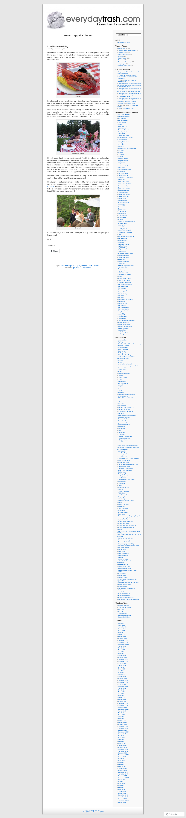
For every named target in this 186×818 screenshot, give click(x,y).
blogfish (120, 124)
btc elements (122, 128)
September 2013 (123, 644)
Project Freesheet (123, 491)
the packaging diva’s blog (126, 544)
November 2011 (123, 682)
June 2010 (121, 715)
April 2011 (121, 695)
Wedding (97, 266)
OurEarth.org (122, 472)
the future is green (124, 290)
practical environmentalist (126, 265)
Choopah (76, 266)
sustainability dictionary (125, 521)
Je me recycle (122, 223)
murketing (121, 242)
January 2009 (122, 747)
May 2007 (121, 785)
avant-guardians (123, 347)
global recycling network (125, 411)
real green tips (122, 267)
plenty (120, 485)
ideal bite (121, 442)
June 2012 (121, 669)
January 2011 (122, 701)
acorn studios (122, 340)
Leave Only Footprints (125, 232)
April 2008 (121, 764)
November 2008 (123, 751)
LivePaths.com (122, 456)
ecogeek (121, 152)
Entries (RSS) (86, 812)
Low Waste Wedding (57, 46)
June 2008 (121, 760)
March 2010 (122, 720)
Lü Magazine (122, 451)
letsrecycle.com (123, 455)
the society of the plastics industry (128, 545)
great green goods (124, 185)
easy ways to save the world (127, 148)
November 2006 (123, 797)
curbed (120, 371)
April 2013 (121, 653)
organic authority (123, 255)
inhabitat (121, 219)
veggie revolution (123, 322)
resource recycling (123, 504)
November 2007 (123, 774)
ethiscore (121, 402)
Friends (84, 266)
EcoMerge (121, 154)
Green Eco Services (124, 421)
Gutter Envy (122, 211)
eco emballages (123, 383)
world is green (122, 334)
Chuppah (50, 187)
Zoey (119, 72)
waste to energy (123, 577)
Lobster (90, 266)
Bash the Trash (123, 349)
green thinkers (122, 206)
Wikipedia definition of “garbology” (128, 582)
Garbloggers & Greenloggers (127, 50)
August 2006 (122, 802)
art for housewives (123, 116)
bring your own (122, 126)
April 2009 (121, 741)
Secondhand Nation (124, 274)
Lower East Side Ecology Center (128, 458)
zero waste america (124, 595)
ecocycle (121, 385)
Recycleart (121, 269)
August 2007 (122, 779)
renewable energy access (126, 500)
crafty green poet (123, 141)
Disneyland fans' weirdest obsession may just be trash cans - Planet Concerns (129, 100)
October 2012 (122, 663)
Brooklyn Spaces (123, 605)
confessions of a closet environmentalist (124, 138)
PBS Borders (122, 477)
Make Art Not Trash (124, 460)
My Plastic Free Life (124, 244)
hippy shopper (122, 215)
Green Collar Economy (125, 419)
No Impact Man (123, 250)
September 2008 (123, 755)
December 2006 (123, 795)
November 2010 (123, 705)
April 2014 (121, 632)
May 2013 (121, 652)
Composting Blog (123, 135)
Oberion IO (121, 103)
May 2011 (121, 694)
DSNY (120, 379)
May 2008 (121, 762)
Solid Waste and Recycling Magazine (129, 516)
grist (119, 430)
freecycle (121, 403)
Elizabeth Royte (123, 158)
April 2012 (121, 673)
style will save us (123, 520)
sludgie (120, 276)
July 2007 (121, 781)
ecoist (120, 387)
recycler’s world (122, 495)
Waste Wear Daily (123, 328)
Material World (122, 240)
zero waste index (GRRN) (126, 597)
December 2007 (123, 772)
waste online (122, 575)
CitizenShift (121, 133)
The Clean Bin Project (125, 284)
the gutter (121, 295)
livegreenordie (122, 238)
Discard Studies (123, 145)
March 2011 (121, 697)
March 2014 (122, 634)
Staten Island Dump (124, 278)
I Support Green (123, 440)
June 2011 (121, 692)
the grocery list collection (125, 538)
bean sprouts (122, 122)
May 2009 (121, 739)
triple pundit (121, 314)
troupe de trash (123, 559)
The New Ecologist (124, 542)
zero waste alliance (124, 593)
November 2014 (123, 627)
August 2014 (122, 629)
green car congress (124, 194)
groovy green (122, 209)
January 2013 (122, 657)
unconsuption (122, 316)
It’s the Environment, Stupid (126, 221)
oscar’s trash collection (125, 470)
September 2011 (123, 686)
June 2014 (121, 631)
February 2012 (122, 676)
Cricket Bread (122, 369)
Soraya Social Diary (124, 617)
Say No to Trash (123, 272)
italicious (120, 611)
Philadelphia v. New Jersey (126, 479)
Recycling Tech (122, 497)
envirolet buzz (122, 164)
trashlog (120, 557)
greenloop (121, 208)
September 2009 (123, 732)
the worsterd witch (123, 309)
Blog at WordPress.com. (93, 810)
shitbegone (121, 510)
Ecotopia (121, 389)
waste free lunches (124, 566)
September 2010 (123, 709)
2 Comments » (86, 268)
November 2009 (123, 728)
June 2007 (121, 783)
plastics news (122, 481)
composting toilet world (125, 364)
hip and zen (122, 434)
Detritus (120, 375)
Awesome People (66, 266)
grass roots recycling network (127, 415)
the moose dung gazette (126, 540)
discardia (121, 146)
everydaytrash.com (124, 42)
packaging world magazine (126, 476)
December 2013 (123, 640)
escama (120, 400)
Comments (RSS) (98, 812)
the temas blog (122, 303)
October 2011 (122, 684)
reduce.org (121, 499)
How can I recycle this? (125, 436)
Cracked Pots (122, 368)
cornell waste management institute (129, 366)
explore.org (121, 171)
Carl (119, 108)
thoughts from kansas (125, 311)
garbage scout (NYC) (124, 409)
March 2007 (122, 789)
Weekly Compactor (124, 65)
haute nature (122, 213)
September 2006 (123, 800)
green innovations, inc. (125, 423)
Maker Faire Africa (128, 108)
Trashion (121, 60)
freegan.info (122, 405)
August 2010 (122, 711)
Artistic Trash (122, 48)
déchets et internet (124, 373)
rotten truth (121, 506)
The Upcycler (122, 305)
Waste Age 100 (123, 564)
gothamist (121, 413)
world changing (123, 332)
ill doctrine (121, 609)
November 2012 (123, 661)
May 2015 (121, 623)
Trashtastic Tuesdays (124, 62)
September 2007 (123, 778)
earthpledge (122, 381)
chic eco (120, 360)
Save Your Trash (123, 508)
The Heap (121, 297)
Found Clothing (123, 175)
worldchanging (122, 586)
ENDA (120, 390)
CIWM (120, 362)
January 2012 (122, 678)
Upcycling (75, 268)
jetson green (122, 225)
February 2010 (122, 722)
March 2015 (122, 625)
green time (121, 428)
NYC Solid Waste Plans (125, 468)
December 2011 (123, 680)
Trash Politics (122, 58)
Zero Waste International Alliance (128, 599)
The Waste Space (123, 307)
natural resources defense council (128, 464)
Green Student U (123, 202)
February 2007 (122, 791)
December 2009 (123, 726)
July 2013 (121, 648)
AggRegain (121, 342)
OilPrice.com (122, 251)
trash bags (121, 551)
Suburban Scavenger (125, 282)
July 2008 (121, 758)
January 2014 (122, 638)
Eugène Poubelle (124, 86)
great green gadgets (124, 183)
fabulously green (123, 173)
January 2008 (122, 770)
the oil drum (121, 301)
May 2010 (121, 716)
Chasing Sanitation (124, 132)
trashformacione (123, 555)
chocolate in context (124, 607)
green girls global (123, 196)
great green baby (123, 181)
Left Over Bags (123, 453)
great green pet (123, 187)
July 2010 (121, 713)
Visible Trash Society (124, 324)
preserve (121, 489)
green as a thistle (123, 190)
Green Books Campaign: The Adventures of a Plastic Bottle (127, 76)
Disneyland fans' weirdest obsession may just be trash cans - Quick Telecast (129, 84)
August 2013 (122, 646)
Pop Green (121, 263)
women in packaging (124, 584)
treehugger (121, 313)
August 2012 (122, 665)
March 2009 (122, 743)
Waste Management (124, 568)
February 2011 (122, 699)
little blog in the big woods (126, 236)
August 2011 (122, 688)
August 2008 (122, 757)
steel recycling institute (125, 518)
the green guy (122, 293)
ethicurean (121, 167)
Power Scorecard (123, 487)
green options (122, 200)
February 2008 (122, 768)
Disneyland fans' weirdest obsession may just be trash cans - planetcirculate (129, 94)
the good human (123, 292)
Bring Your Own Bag (124, 355)
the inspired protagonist (125, 299)
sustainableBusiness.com (126, 527)
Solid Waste (122, 514)
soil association (123, 512)
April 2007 (121, 787)
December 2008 (123, 749)
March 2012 (122, 674)
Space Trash (131, 103)
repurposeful (122, 271)
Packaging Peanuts (124, 474)
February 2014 (122, 636)
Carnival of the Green (125, 130)
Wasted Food (122, 330)
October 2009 (122, 730)
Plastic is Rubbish (123, 261)
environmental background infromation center (126, 395)
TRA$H (120, 56)
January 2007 (122, 793)
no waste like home (124, 466)
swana (120, 529)
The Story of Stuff (123, 547)
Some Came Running (125, 615)
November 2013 (123, 642)
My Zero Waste (122, 246)
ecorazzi (120, 156)
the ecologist (122, 288)
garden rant (121, 179)
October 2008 (122, 753)
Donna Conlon (122, 377)
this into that (122, 549)
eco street (121, 150)
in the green (122, 217)
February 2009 (122, 745)
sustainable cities (123, 523)
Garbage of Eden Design (126, 177)
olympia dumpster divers (125, 253)
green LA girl (122, 198)
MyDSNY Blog (122, 248)
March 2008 (122, 766)
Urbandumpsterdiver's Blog (126, 320)
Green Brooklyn (123, 192)
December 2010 (123, 703)
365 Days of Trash (124, 114)
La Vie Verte (122, 227)
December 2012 (123, 659)
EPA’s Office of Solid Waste (126, 398)
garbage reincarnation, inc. (126, 407)
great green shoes (124, 188)
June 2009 (121, 737)
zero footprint (122, 592)
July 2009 (121, 736)
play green (121, 483)
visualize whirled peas (125, 326)
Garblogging (122, 52)
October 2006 (122, 799)
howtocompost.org (124, 438)
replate (120, 502)
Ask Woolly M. (122, 118)
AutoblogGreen (123, 120)
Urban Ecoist (122, 318)
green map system (124, 424)
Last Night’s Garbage (124, 229)
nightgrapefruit (122, 613)
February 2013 (122, 655)
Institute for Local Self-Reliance (128, 445)
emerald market (123, 160)
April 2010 (121, 718)
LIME (119, 234)
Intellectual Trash (123, 54)
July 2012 (121, 667)
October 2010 (122, 707)
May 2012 (121, 671)
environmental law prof (125, 166)
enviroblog (121, 162)
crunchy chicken (123, 143)
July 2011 (121, 690)
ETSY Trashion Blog (124, 169)
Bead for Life (122, 351)
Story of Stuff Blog (124, 280)
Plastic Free (121, 259)
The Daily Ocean (123, 286)
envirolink (121, 392)
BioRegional (122, 353)
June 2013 (121, 650)
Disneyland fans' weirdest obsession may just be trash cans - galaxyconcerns (129, 90)
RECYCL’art (121, 493)
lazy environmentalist (124, 230)
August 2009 (122, 734)
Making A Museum (123, 462)
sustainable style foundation (127, 525)
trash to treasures (123, 553)
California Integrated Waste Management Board (126, 357)
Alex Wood (121, 75)
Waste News (122, 573)
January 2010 (122, 724)
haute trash (121, 432)
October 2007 (122, 776)
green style (121, 204)
